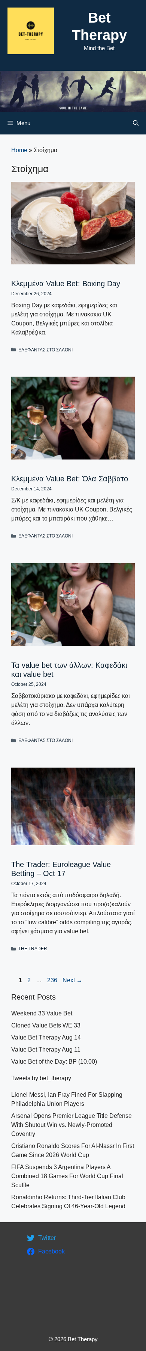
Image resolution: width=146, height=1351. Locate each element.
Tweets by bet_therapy (41, 1078)
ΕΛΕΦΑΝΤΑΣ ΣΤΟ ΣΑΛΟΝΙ (45, 350)
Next (72, 980)
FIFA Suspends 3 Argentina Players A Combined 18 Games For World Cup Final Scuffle (67, 1176)
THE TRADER (32, 948)
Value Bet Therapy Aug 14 (46, 1037)
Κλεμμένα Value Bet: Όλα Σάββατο (69, 479)
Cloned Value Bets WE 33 (45, 1025)
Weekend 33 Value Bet (41, 1013)
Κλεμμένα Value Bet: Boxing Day (65, 283)
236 (53, 980)
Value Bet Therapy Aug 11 (45, 1049)
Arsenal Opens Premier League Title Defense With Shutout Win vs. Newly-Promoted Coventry (71, 1125)
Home (19, 150)
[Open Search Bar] (135, 123)
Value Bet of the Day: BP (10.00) (54, 1061)
